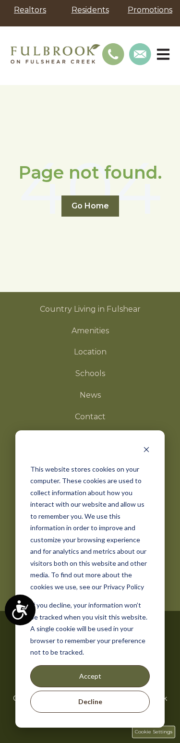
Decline (90, 701)
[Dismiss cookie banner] (146, 451)
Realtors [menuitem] (30, 9)
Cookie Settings (153, 732)
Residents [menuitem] (90, 9)
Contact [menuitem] (90, 416)
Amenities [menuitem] (90, 330)
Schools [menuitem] (90, 373)
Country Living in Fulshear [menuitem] (90, 309)
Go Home (90, 205)
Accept (90, 676)
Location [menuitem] (90, 351)
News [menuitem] (90, 395)
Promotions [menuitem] (150, 9)
